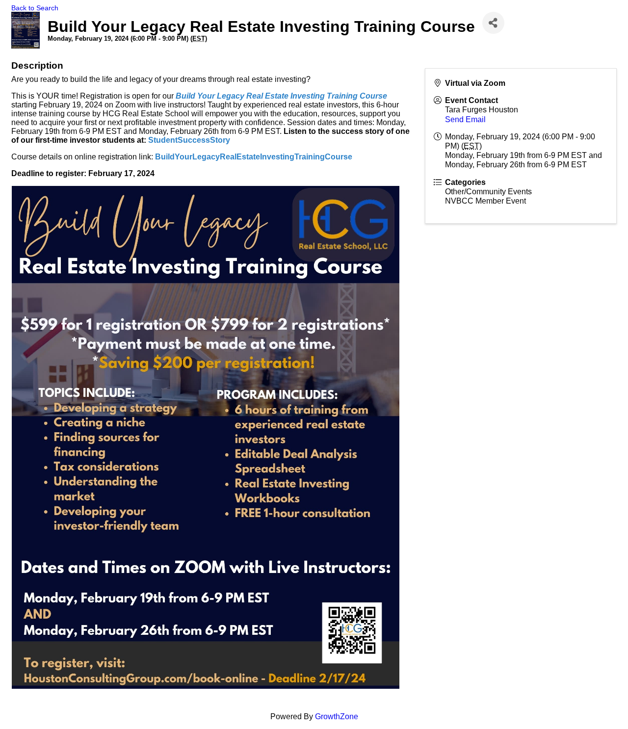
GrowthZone (336, 716)
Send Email (465, 119)
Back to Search (34, 8)
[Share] (493, 23)
